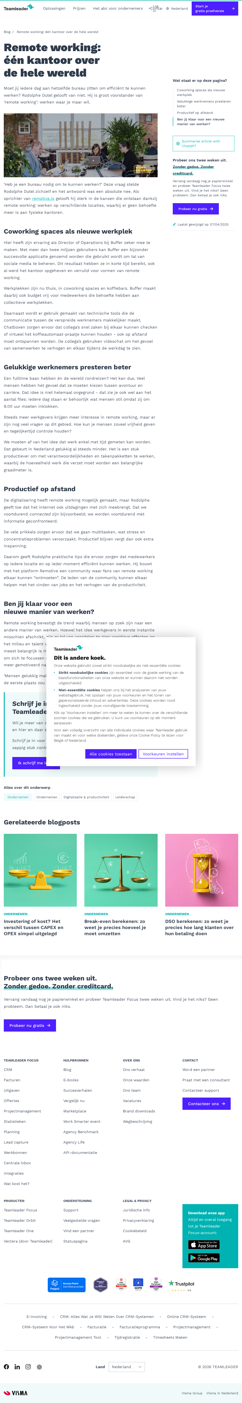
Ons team (132, 1090)
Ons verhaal (134, 1069)
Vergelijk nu (74, 1101)
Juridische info (136, 1210)
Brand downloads (139, 1111)
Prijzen (79, 8)
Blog (7, 32)
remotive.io (43, 198)
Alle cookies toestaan (111, 753)
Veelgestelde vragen (81, 1220)
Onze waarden (136, 1080)
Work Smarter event (81, 1121)
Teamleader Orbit (20, 1220)
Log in (155, 8)
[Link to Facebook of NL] (6, 1366)
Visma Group (192, 1393)
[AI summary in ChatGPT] (39, 1367)
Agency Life (74, 1142)
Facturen (12, 1080)
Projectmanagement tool (78, 1337)
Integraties (14, 1173)
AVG (126, 1241)
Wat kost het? (17, 1183)
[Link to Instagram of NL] (28, 1366)
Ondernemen (18, 797)
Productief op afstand (195, 113)
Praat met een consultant (206, 1080)
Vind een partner (78, 1231)
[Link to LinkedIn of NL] (17, 1366)
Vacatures (132, 1101)
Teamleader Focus (20, 1210)
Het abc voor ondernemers (118, 8)
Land (100, 1367)
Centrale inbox (17, 1163)
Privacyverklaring (138, 1220)
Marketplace (74, 1111)
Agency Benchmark (81, 1132)
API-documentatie (80, 1152)
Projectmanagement (22, 1111)
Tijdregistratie (127, 1337)
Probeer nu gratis (192, 209)
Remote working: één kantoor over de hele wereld (57, 32)
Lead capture (16, 1142)
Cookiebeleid (135, 1231)
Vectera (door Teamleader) (28, 1241)
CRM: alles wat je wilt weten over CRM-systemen (107, 1316)
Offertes (11, 1101)
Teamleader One (19, 1231)
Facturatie (96, 1327)
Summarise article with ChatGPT (201, 143)
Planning (12, 1132)
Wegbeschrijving (137, 1121)
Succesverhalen (77, 1090)
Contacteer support (200, 1090)
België (58, 740)
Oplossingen (54, 8)
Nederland (77, 740)
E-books (70, 1080)
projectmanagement (192, 1327)
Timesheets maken (170, 1337)
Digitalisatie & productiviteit (86, 797)
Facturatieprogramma (140, 1327)
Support (70, 1210)
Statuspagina (75, 1241)
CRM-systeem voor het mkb (48, 1327)
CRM (8, 1069)
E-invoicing (36, 1316)
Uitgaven (12, 1090)
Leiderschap (125, 797)
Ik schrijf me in (33, 763)
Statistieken (15, 1121)
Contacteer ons (203, 1103)
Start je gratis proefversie (209, 8)
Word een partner (198, 1069)
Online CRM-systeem (186, 1316)
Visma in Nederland (222, 1393)
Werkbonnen (15, 1152)
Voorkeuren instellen (163, 753)
